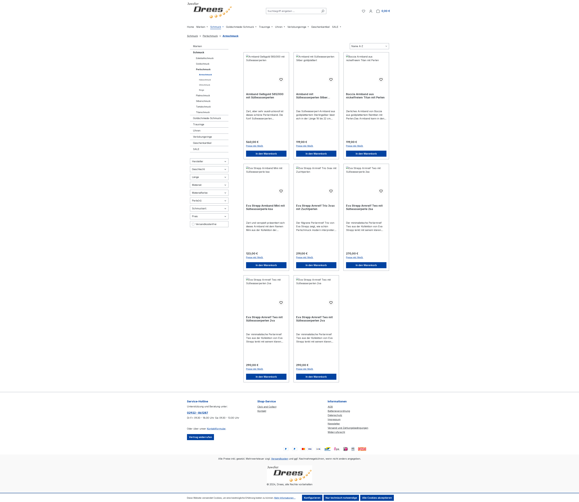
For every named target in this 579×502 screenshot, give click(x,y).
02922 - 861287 (197, 412)
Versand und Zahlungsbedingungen (348, 427)
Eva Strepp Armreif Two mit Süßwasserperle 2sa (364, 207)
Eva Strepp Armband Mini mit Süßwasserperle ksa (265, 207)
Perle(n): (197, 200)
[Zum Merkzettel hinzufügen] (281, 80)
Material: (197, 184)
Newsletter (334, 423)
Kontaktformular (216, 428)
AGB (330, 406)
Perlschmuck (203, 69)
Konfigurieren (312, 497)
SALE (196, 149)
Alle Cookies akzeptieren (377, 497)
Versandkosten (279, 458)
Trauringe (198, 124)
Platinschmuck (203, 95)
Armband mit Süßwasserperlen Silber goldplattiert (311, 96)
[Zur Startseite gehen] (209, 10)
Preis (195, 216)
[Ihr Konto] (370, 11)
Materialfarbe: (200, 192)
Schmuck (198, 52)
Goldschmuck (202, 63)
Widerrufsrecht (336, 432)
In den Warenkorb (266, 153)
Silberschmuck (203, 101)
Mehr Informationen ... (285, 498)
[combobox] (292, 11)
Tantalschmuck (203, 106)
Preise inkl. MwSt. (254, 146)
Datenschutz (335, 415)
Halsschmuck (205, 80)
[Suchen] (322, 11)
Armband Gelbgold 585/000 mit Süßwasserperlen (264, 96)
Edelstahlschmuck (205, 58)
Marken (197, 46)
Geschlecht (198, 169)
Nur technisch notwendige (341, 497)
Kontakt (261, 410)
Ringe (201, 90)
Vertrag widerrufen (200, 437)
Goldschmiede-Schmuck (207, 118)
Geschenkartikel (202, 142)
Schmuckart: (199, 208)
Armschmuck (205, 75)
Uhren (196, 130)
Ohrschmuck (204, 85)
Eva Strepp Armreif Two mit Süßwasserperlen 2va (264, 319)
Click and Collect (266, 406)
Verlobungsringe (202, 136)
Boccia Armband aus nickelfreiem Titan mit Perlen (365, 96)
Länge (195, 177)
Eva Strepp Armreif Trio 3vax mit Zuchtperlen (315, 207)
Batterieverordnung (339, 410)
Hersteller (197, 161)
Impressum (334, 419)
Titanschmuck (203, 112)
